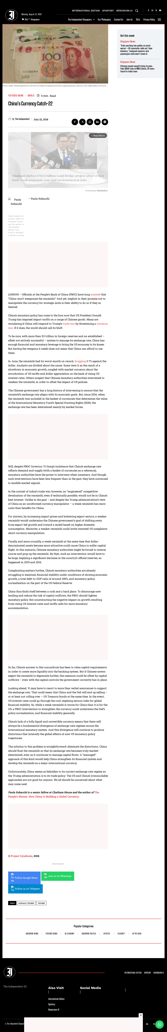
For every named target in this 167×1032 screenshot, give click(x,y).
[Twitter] (156, 11)
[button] (137, 10)
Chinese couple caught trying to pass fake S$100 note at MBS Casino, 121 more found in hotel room (137, 69)
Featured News (15, 95)
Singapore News (127, 41)
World (31, 95)
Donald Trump (26, 903)
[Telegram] (105, 122)
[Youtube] (160, 11)
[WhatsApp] (90, 122)
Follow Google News (26, 877)
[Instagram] (152, 11)
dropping (80, 361)
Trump (41, 903)
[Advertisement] (58, 264)
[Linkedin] (97, 122)
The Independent (22, 119)
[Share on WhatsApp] (159, 1024)
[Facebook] (148, 11)
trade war (69, 323)
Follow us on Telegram (27, 888)
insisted (95, 294)
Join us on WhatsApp (59, 876)
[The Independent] (10, 119)
